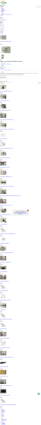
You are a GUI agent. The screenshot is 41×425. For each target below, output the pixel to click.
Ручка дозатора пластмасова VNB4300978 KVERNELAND (6, 119)
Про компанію (2, 8)
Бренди (2, 418)
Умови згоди (2, 412)
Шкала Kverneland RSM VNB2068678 (4, 366)
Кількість (1, 67)
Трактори (3, 22)
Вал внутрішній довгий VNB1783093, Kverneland (5, 214)
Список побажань (3, 423)
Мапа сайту (2, 416)
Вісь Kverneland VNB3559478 (3, 328)
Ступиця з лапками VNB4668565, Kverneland (5, 157)
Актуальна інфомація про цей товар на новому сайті (20, 213)
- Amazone (1, 31)
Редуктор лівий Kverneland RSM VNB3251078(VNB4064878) (6, 252)
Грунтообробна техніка (4, 19)
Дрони (2, 411)
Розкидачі (2, 13)
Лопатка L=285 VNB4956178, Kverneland (4, 100)
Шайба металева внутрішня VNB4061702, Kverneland (6, 385)
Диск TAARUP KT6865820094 (3, 138)
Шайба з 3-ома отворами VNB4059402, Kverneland (6, 14)
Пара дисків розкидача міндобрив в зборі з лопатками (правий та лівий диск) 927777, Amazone (10, 195)
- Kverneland (1, 32)
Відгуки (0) (2, 72)
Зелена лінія (3, 27)
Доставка (2, 11)
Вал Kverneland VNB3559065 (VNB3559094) (5, 347)
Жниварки (3, 24)
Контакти (2, 415)
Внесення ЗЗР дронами (3, 10)
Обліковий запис (3, 422)
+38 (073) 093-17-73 (2, 4)
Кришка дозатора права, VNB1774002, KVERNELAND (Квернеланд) (7, 233)
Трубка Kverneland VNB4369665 (3, 271)
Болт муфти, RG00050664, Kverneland (4, 290)
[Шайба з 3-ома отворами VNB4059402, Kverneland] (2, 56)
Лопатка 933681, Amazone (3, 309)
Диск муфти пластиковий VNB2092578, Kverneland (5, 176)
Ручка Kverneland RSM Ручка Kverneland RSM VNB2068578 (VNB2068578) (8, 404)
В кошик (4, 67)
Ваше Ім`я (1, 78)
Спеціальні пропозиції (3, 420)
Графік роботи (1, 68)
